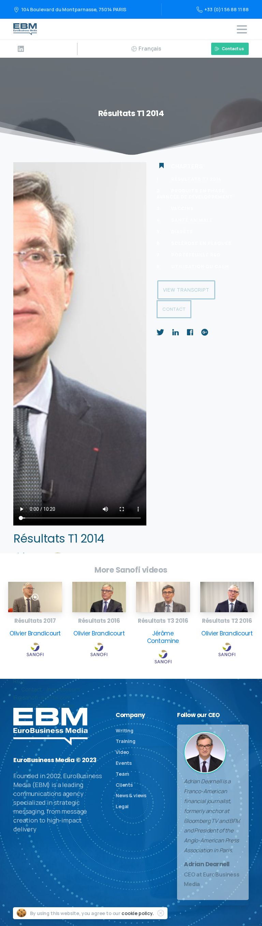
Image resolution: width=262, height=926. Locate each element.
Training (125, 741)
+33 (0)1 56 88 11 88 (226, 9)
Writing (124, 730)
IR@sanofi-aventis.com (42, 697)
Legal (122, 806)
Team (122, 774)
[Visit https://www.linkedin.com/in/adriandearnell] (21, 49)
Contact (174, 309)
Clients (124, 785)
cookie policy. (137, 913)
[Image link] (35, 597)
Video (122, 752)
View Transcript (186, 289)
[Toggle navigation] (242, 29)
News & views (131, 795)
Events (124, 763)
